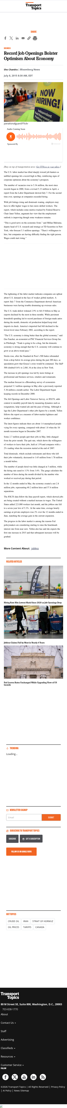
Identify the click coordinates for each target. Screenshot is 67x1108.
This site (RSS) (43, 1077)
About (4, 1014)
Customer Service (11, 1065)
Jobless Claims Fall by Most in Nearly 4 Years (24, 642)
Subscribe (12, 838)
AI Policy (7, 1090)
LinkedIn (33, 1077)
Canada (39, 927)
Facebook (5, 1077)
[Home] (33, 6)
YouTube (24, 1077)
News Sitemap (21, 1090)
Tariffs (27, 927)
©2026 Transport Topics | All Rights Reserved (24, 1086)
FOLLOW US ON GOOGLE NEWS (21, 851)
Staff (3, 1031)
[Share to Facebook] (5, 38)
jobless (35, 548)
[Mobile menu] (3, 4)
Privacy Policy (58, 1086)
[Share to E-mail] (23, 38)
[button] (29, 38)
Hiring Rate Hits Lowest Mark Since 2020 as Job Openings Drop (33, 602)
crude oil (13, 921)
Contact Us (7, 1022)
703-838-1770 (10, 1009)
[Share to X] (11, 38)
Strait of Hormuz (42, 921)
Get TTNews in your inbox (47, 166)
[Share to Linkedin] (17, 38)
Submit (51, 817)
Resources (7, 1056)
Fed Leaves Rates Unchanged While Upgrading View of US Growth (30, 684)
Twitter (15, 1077)
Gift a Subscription (33, 838)
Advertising (7, 1039)
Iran (25, 921)
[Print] (35, 38)
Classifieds (7, 1048)
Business (7, 48)
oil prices (13, 927)
